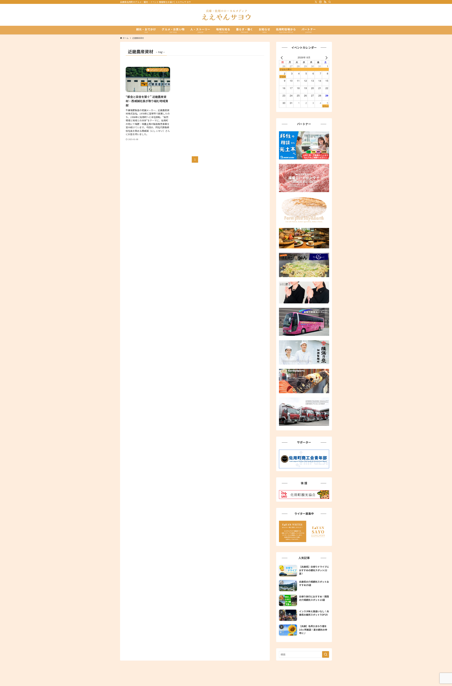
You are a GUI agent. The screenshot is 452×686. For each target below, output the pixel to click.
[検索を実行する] (325, 654)
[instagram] (320, 2)
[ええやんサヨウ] (226, 15)
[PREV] (282, 57)
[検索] (329, 2)
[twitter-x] (316, 2)
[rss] (325, 2)
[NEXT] (325, 57)
